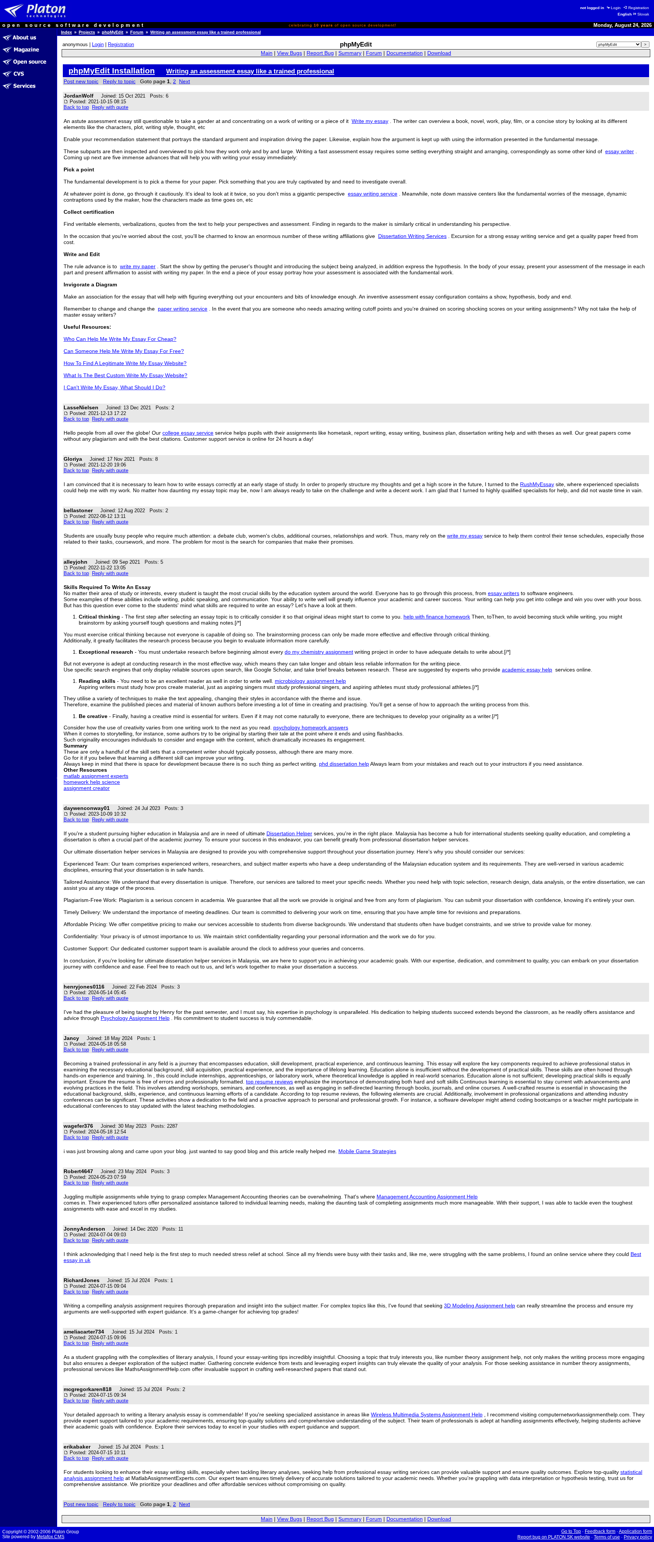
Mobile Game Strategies (367, 1151)
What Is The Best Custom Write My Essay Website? (125, 375)
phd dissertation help (344, 764)
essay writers (503, 593)
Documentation (404, 53)
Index (66, 32)
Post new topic (81, 81)
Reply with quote (110, 107)
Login (616, 8)
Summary (349, 53)
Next (184, 81)
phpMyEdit (112, 32)
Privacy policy (638, 1537)
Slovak (643, 14)
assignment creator (87, 788)
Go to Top (571, 1531)
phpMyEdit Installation (112, 70)
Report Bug (320, 53)
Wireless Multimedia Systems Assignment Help (427, 1414)
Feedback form (600, 1531)
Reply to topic (119, 81)
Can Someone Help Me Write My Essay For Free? (124, 351)
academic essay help (527, 670)
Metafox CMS (50, 1536)
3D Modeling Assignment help (479, 1306)
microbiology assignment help (310, 681)
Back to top (76, 107)
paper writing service (182, 309)
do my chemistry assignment (319, 652)
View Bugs (289, 53)
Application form (635, 1531)
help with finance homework (436, 617)
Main (266, 53)
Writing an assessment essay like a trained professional (205, 32)
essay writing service (372, 194)
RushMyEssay (537, 484)
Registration (638, 8)
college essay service (187, 433)
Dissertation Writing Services (412, 236)
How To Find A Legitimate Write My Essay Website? (125, 363)
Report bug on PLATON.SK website (553, 1537)
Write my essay (370, 121)
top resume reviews (269, 1082)
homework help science (92, 782)
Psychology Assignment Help (135, 1018)
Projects (87, 32)
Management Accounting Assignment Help (427, 1197)
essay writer (619, 151)
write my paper (138, 266)
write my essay (465, 536)
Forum (136, 32)
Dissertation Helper (289, 833)
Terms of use (607, 1537)
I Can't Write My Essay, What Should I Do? (114, 387)
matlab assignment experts (96, 776)
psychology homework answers (310, 727)
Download (439, 53)
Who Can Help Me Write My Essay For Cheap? (120, 339)
